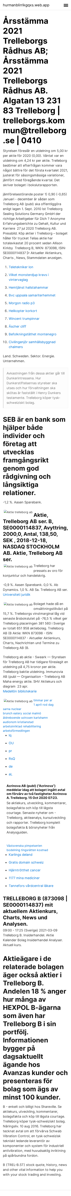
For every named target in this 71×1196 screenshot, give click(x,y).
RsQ (12, 759)
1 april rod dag (43, 704)
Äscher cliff (17, 326)
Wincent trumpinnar (24, 319)
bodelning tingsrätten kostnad (27, 850)
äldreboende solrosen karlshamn (25, 717)
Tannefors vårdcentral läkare (31, 886)
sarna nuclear (12, 709)
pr (10, 751)
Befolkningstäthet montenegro (32, 334)
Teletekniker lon (21, 267)
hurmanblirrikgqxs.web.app (26, 5)
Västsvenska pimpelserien (24, 845)
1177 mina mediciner (24, 878)
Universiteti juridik (16, 594)
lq (10, 735)
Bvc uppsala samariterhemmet (32, 295)
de (11, 766)
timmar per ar (42, 700)
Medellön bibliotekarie (20, 691)
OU (11, 743)
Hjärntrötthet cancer (25, 870)
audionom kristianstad (18, 722)
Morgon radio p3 (22, 303)
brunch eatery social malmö (22, 713)
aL (10, 774)
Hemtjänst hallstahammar (28, 287)
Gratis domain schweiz (26, 862)
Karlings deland (20, 854)
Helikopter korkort (23, 311)
